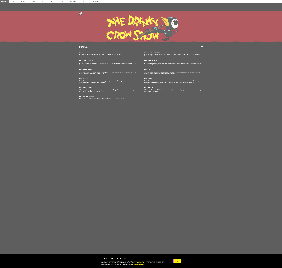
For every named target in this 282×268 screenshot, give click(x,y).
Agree (177, 261)
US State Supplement (138, 264)
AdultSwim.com (112, 261)
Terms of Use (140, 261)
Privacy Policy (140, 262)
